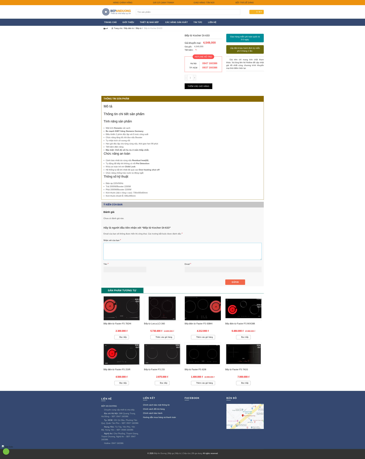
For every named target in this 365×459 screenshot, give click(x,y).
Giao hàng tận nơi (203, 2)
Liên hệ (212, 22)
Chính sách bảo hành (152, 413)
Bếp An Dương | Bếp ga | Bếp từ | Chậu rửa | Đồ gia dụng (178, 453)
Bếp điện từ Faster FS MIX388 (240, 323)
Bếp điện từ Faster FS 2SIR (117, 369)
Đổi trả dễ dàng (244, 2)
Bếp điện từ (129, 28)
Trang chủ (110, 22)
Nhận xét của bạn (112, 240)
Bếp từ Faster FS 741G (236, 369)
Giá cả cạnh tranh (163, 2)
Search (237, 12)
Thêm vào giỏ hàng (198, 86)
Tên (106, 264)
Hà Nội (193, 63)
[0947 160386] (6, 451)
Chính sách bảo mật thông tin (156, 405)
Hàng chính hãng (122, 2)
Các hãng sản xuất (176, 22)
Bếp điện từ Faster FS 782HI (117, 323)
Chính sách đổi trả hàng (154, 409)
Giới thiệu (128, 22)
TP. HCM (193, 68)
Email (188, 264)
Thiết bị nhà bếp (149, 22)
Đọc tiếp (123, 337)
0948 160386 (127, 430)
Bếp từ (139, 28)
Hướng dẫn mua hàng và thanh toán (159, 417)
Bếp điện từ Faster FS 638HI (198, 323)
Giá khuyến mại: (193, 43)
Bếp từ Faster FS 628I (195, 369)
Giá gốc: (188, 46)
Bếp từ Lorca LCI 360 (154, 323)
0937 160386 (209, 67)
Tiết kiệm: (189, 50)
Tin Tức (197, 22)
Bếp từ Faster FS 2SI (154, 369)
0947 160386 (209, 63)
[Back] (105, 28)
